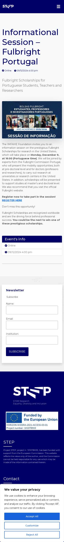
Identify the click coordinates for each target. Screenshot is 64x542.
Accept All (32, 516)
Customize (32, 525)
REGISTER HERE (12, 200)
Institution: (12, 333)
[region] (32, 513)
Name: (10, 303)
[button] (58, 6)
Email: (9, 318)
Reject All (32, 534)
